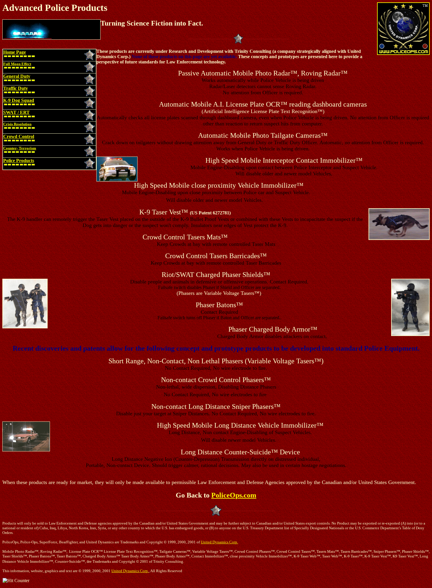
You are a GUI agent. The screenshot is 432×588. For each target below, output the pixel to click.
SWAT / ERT (16, 112)
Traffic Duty (15, 88)
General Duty (16, 76)
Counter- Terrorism (19, 148)
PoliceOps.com (233, 495)
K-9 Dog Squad (18, 100)
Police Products (18, 160)
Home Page (14, 52)
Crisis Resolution (17, 124)
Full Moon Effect (17, 64)
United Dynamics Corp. (219, 542)
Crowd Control (18, 136)
